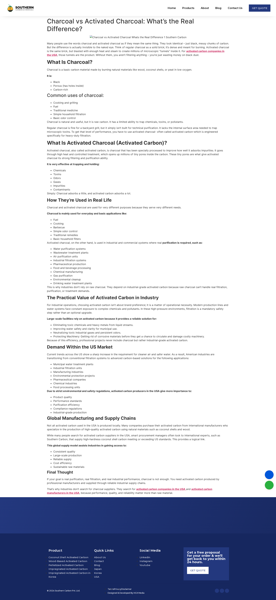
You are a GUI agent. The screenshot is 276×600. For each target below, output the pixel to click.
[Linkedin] (217, 591)
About (205, 8)
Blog (218, 8)
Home (172, 8)
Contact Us (235, 8)
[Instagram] (222, 591)
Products (188, 8)
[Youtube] (227, 591)
